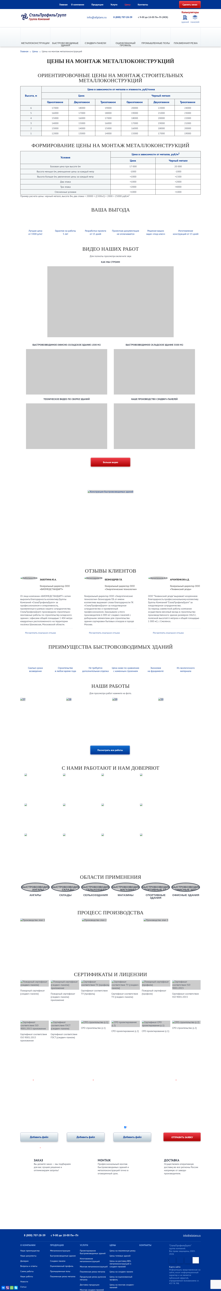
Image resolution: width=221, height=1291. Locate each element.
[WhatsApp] (12, 1287)
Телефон (88, 1080)
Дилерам (24, 1261)
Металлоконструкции (35, 43)
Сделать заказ (190, 4)
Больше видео (110, 462)
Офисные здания (185, 895)
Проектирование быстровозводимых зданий (93, 1252)
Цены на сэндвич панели (121, 1271)
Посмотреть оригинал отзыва (40, 632)
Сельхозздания (95, 895)
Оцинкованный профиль (125, 44)
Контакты (143, 4)
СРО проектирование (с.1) (155, 1031)
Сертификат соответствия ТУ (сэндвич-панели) (124, 995)
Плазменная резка (186, 43)
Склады (65, 895)
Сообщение (27, 1092)
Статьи (23, 1286)
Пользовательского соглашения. (184, 1127)
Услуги (113, 4)
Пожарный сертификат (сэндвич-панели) (32, 992)
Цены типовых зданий (120, 1255)
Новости (24, 1281)
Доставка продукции (89, 1284)
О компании (77, 4)
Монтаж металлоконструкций (94, 1266)
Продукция (97, 4)
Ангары (35, 895)
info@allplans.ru (97, 17)
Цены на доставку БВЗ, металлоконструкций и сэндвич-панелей (120, 1264)
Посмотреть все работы (110, 750)
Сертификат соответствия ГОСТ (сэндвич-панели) (64, 1036)
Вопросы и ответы (28, 1266)
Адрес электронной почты (160, 1080)
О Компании (27, 1245)
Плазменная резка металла (62, 1276)
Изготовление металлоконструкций (90, 1260)
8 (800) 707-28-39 (122, 17)
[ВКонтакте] (3, 1287)
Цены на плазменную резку (122, 1250)
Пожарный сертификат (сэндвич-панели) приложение (63, 996)
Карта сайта (174, 1266)
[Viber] (7, 1287)
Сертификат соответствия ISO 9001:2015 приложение (33, 1037)
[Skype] (16, 1287)
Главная (63, 4)
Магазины (126, 895)
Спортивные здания (156, 896)
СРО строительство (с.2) (184, 1027)
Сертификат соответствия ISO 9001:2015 (185, 995)
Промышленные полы (155, 43)
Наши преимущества (30, 1250)
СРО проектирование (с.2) (125, 1031)
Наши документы (28, 1255)
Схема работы (27, 1271)
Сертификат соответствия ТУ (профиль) (94, 992)
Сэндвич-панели (95, 43)
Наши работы (26, 1276)
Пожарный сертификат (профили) (154, 992)
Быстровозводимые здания (65, 44)
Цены (127, 4)
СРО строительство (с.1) (93, 1027)
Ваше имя (27, 1080)
